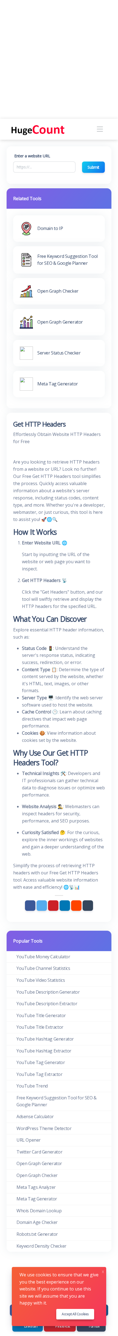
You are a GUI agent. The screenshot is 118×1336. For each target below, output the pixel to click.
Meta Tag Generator (36, 1199)
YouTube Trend (32, 1086)
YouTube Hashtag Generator (45, 1039)
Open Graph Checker (37, 1175)
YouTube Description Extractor (46, 1004)
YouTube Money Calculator (43, 957)
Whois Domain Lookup (38, 1211)
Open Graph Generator (39, 1163)
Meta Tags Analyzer (36, 1187)
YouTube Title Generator (41, 1015)
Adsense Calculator (35, 1116)
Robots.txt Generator (37, 1234)
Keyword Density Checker (41, 1246)
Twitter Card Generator (39, 1152)
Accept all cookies (75, 1314)
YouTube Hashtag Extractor (43, 1051)
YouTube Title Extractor (39, 1027)
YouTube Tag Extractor (39, 1074)
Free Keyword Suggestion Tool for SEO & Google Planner (56, 1101)
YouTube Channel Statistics (43, 968)
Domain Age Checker (37, 1222)
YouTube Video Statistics (40, 980)
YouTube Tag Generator (40, 1062)
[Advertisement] (59, 59)
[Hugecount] (38, 129)
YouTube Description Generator (48, 992)
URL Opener (28, 1140)
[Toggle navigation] (99, 129)
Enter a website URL (32, 155)
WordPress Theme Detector (43, 1128)
